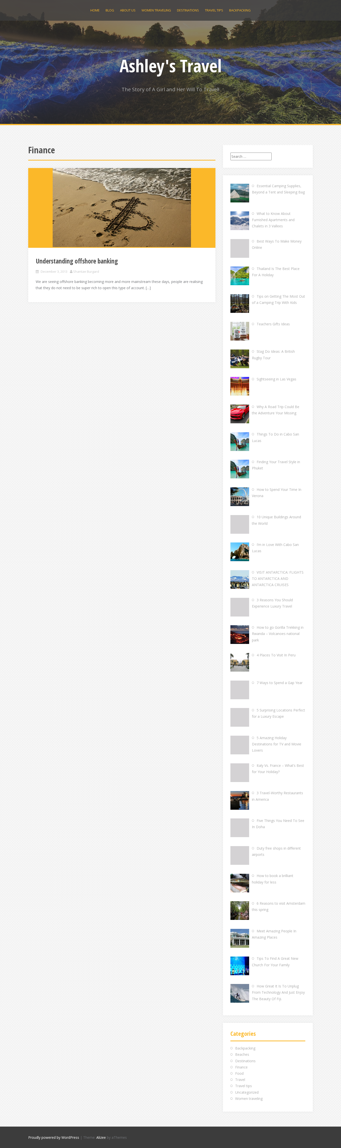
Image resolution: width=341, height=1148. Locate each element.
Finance (241, 1067)
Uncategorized (247, 1092)
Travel (240, 1079)
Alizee (101, 1137)
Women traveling (156, 10)
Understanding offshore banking (77, 261)
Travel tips (214, 10)
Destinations (188, 10)
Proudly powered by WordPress (53, 1137)
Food (239, 1073)
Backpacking (240, 10)
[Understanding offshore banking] (121, 207)
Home (95, 10)
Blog (110, 10)
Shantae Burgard (86, 271)
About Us (128, 10)
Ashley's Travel (171, 66)
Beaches (242, 1054)
